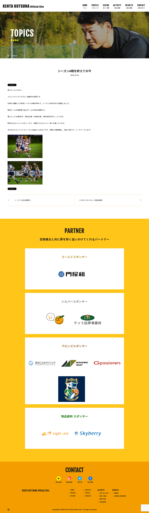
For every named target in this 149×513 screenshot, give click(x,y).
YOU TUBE (103, 496)
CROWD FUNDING (120, 496)
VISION (106, 5)
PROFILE (95, 5)
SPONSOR (103, 502)
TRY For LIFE (104, 493)
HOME (85, 5)
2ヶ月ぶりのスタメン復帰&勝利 (91, 200)
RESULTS (88, 490)
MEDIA (116, 493)
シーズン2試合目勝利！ (23, 200)
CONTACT (141, 5)
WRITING (103, 499)
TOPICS (87, 493)
